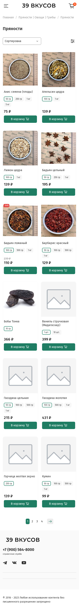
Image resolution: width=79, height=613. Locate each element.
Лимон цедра (13, 170)
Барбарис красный (55, 243)
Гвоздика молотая (54, 398)
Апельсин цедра (53, 91)
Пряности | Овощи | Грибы (37, 17)
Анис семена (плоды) (18, 91)
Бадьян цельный (53, 170)
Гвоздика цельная (16, 398)
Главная (8, 17)
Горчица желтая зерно (19, 476)
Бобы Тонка (11, 321)
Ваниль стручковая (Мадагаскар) (55, 323)
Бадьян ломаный (15, 243)
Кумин (46, 476)
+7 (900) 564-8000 (18, 549)
